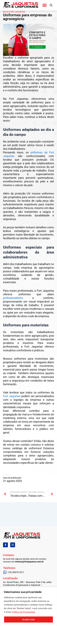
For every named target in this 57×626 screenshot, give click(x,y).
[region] (28, 606)
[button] (44, 5)
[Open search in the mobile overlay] (51, 5)
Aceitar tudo (28, 619)
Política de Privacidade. (24, 612)
